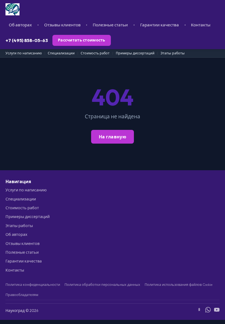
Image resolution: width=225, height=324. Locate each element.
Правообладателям (21, 294)
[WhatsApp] (208, 310)
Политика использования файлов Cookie (178, 284)
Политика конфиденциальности (32, 284)
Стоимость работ (95, 53)
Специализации (61, 53)
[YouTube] (217, 310)
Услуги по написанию (23, 53)
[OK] (199, 310)
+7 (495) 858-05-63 (26, 40)
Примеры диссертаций (135, 53)
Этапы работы (173, 53)
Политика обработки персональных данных (102, 284)
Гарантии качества (159, 24)
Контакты (200, 24)
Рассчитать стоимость (81, 40)
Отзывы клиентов (62, 24)
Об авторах (20, 24)
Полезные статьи (110, 24)
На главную (112, 136)
